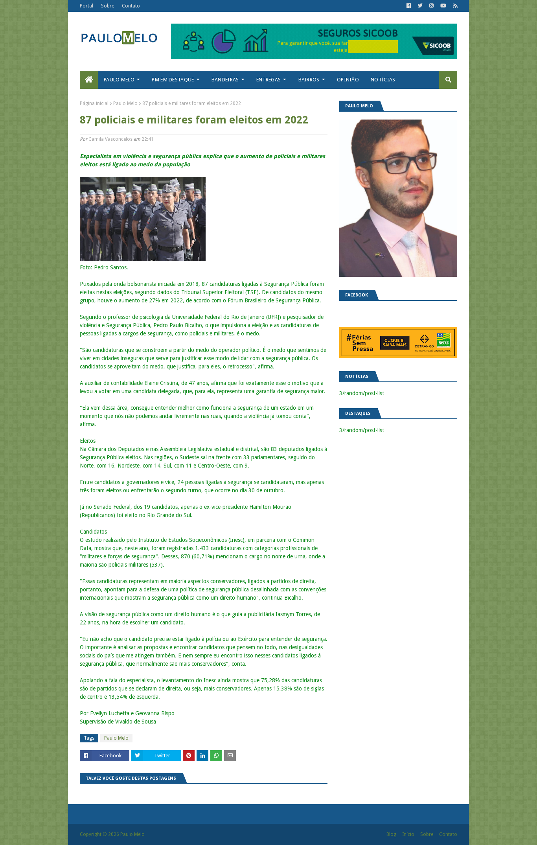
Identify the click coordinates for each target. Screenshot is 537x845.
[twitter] (420, 6)
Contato (131, 6)
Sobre (107, 6)
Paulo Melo (125, 103)
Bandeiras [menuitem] (225, 80)
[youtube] (443, 6)
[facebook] (409, 6)
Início (408, 834)
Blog (391, 834)
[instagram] (431, 6)
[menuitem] (89, 80)
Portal (86, 6)
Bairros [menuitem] (309, 80)
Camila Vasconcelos (110, 139)
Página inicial (94, 103)
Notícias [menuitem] (383, 80)
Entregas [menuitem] (268, 80)
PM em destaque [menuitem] (173, 80)
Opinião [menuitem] (348, 80)
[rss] (454, 6)
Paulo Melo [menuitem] (119, 80)
